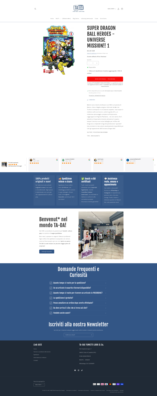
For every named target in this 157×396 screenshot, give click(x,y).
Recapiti (121, 390)
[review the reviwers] (49, 160)
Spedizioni (36, 354)
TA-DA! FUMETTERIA (51, 390)
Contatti (36, 360)
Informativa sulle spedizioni (112, 390)
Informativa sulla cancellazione (116, 392)
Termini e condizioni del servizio (42, 352)
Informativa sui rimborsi (40, 357)
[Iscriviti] (91, 335)
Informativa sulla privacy (83, 390)
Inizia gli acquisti (47, 251)
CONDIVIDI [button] (92, 100)
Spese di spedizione (92, 53)
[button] (35, 9)
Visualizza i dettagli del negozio (97, 95)
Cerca (35, 349)
